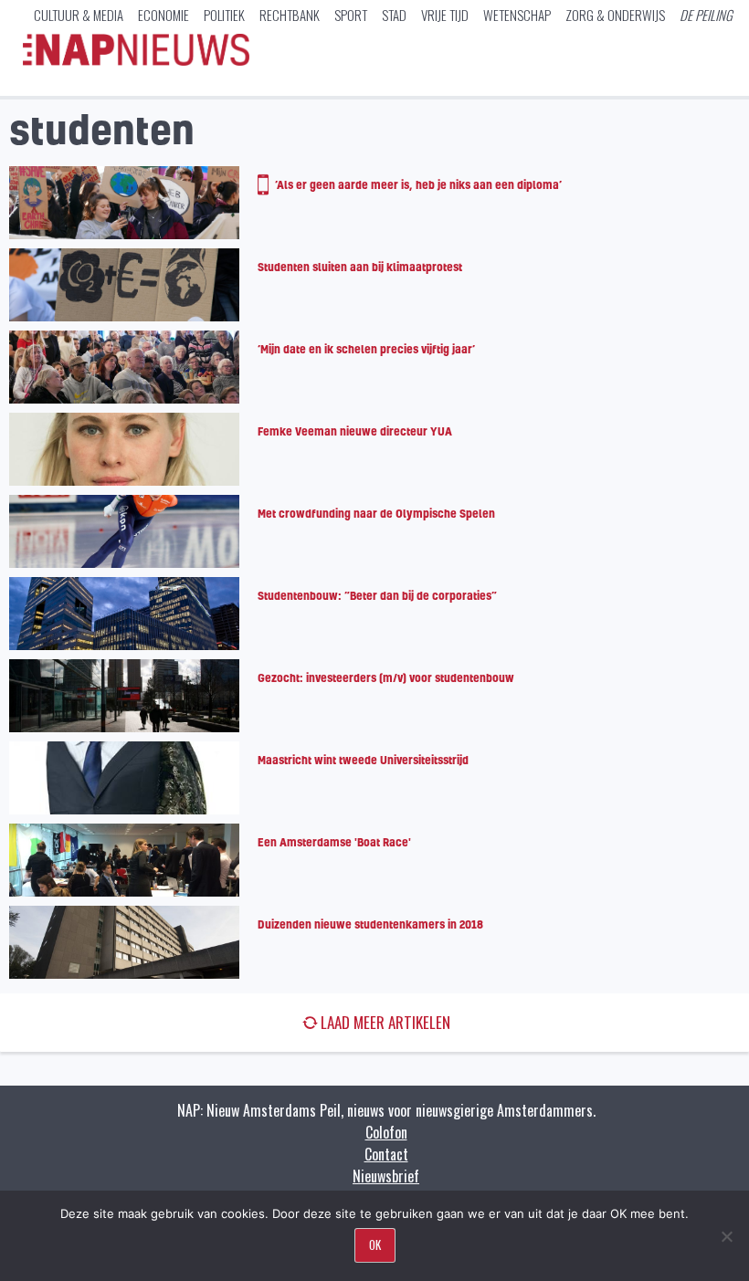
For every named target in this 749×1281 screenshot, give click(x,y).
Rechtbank (289, 15)
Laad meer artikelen (385, 1022)
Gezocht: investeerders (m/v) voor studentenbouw (386, 677)
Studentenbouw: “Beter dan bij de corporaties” (377, 595)
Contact (386, 1154)
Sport (350, 15)
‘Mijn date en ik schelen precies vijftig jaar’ (366, 348)
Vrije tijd (445, 15)
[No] (726, 1236)
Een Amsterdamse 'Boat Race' (334, 842)
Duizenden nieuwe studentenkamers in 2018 (370, 924)
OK (375, 1244)
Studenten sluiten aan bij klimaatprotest (360, 266)
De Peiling (706, 15)
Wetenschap (517, 15)
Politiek (224, 15)
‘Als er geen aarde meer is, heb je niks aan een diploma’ (418, 184)
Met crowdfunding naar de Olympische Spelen (376, 513)
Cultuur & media (78, 15)
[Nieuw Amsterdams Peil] (136, 61)
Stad (394, 15)
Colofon (386, 1132)
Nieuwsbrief (386, 1176)
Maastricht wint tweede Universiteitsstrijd (363, 759)
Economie (163, 15)
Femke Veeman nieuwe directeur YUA (355, 431)
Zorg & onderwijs (615, 15)
